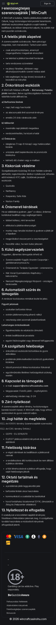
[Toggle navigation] (3, 3)
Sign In (47, 3)
